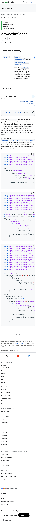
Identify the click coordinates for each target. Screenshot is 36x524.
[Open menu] (3, 2)
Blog (2, 379)
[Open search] (23, 2)
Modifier (6, 57)
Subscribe (23, 515)
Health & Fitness (5, 395)
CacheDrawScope (19, 62)
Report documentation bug (8, 476)
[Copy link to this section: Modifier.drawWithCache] (8, 99)
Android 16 (4, 433)
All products (4, 504)
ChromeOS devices (6, 417)
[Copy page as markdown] (9, 38)
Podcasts (3, 382)
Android (3, 365)
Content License (19, 343)
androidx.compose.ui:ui (26, 101)
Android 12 (4, 444)
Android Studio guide (7, 454)
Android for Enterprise (7, 368)
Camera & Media (6, 398)
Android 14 (4, 438)
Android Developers (6, 14)
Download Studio (6, 463)
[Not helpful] (15, 18)
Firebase (3, 499)
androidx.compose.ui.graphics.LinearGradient (18, 140)
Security (3, 371)
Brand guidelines (18, 511)
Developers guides (6, 457)
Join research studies (7, 482)
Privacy (3, 401)
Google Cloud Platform (7, 501)
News (2, 376)
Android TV (4, 422)
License (9, 511)
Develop (16, 14)
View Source (29, 103)
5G (2, 404)
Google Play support (6, 479)
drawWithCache (19, 59)
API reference (7, 9)
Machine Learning (6, 392)
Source (3, 373)
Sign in (32, 2)
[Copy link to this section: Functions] (13, 89)
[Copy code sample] (33, 154)
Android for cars (5, 420)
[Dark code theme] (33, 111)
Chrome (3, 496)
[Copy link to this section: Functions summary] (23, 51)
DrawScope (25, 67)
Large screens (5, 411)
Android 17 (4, 430)
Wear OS (3, 414)
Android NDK (5, 466)
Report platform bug (6, 473)
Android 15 (4, 435)
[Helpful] (12, 18)
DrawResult (18, 64)
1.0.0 (33, 106)
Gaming (3, 389)
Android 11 (4, 447)
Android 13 (4, 441)
